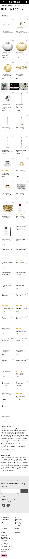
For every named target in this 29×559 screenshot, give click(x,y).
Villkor (16, 517)
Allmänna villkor (5, 517)
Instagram (17, 532)
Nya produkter (18, 523)
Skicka (24, 491)
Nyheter (3, 532)
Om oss (3, 531)
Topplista (17, 525)
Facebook (17, 531)
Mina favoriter (18, 520)
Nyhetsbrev (4, 534)
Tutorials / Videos (5, 538)
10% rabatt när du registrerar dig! (9, 480)
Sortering (4, 15)
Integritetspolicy (5, 519)
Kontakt (3, 520)
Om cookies (4, 537)
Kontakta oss (4, 496)
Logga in (3, 522)
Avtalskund (4, 535)
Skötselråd (4, 540)
